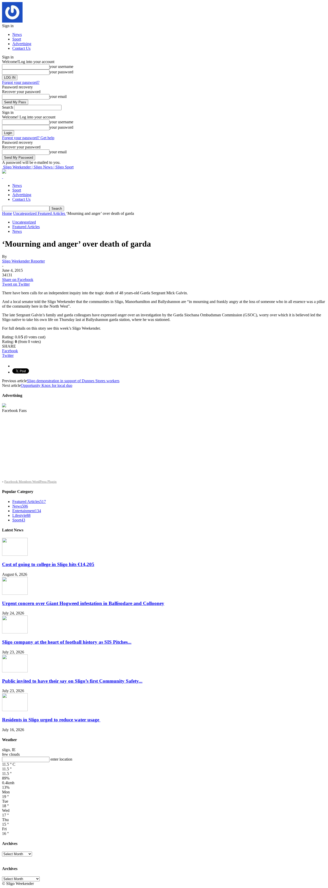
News (17, 34)
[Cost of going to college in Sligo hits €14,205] (15, 554)
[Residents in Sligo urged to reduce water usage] (15, 710)
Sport (16, 39)
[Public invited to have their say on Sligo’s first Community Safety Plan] (15, 671)
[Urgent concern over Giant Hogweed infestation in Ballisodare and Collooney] (15, 593)
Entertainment (26, 511)
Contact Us (21, 48)
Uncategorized (24, 222)
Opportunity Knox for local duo (46, 385)
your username (61, 66)
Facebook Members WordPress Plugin (30, 481)
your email (58, 96)
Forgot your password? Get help (28, 138)
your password (61, 72)
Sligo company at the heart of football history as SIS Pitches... (66, 642)
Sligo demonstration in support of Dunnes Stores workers (73, 381)
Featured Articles (26, 227)
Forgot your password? (20, 82)
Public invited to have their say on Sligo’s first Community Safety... (72, 681)
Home (7, 213)
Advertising (21, 44)
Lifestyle (21, 515)
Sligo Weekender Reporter (23, 261)
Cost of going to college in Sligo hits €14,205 (48, 564)
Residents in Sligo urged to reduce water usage (51, 719)
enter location (61, 759)
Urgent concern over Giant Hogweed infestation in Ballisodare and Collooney (83, 603)
